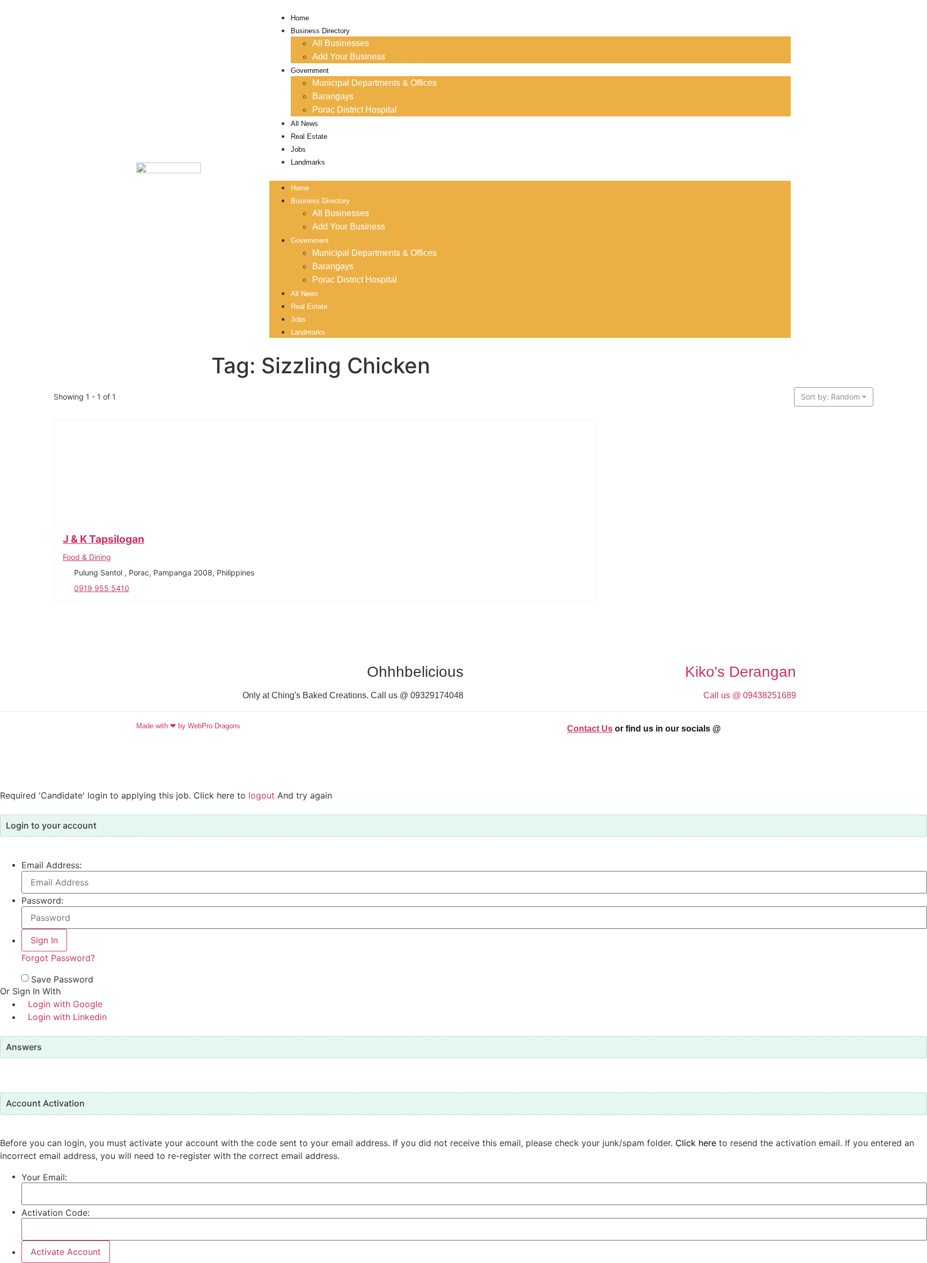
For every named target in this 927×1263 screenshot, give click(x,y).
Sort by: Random (830, 396)
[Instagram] (777, 735)
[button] (530, 174)
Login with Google (65, 1004)
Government (310, 71)
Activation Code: (55, 1212)
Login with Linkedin (67, 1016)
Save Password (62, 979)
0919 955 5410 (101, 587)
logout (261, 795)
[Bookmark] (62, 517)
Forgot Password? (58, 957)
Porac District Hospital (354, 109)
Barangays (333, 96)
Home (300, 18)
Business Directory (320, 31)
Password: (42, 900)
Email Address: (51, 865)
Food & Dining (87, 556)
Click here (695, 1143)
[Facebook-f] (745, 735)
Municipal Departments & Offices (374, 82)
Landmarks (308, 162)
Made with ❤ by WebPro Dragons (188, 726)
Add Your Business (348, 56)
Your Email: (44, 1177)
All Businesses (340, 43)
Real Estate (309, 136)
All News (304, 124)
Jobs (298, 149)
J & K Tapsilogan (103, 539)
